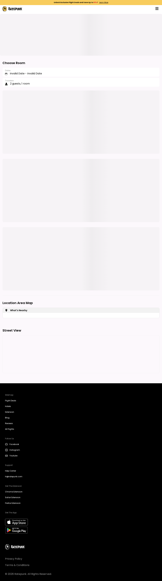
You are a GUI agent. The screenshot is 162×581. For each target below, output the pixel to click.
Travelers (9, 80)
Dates (8, 70)
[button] (156, 9)
